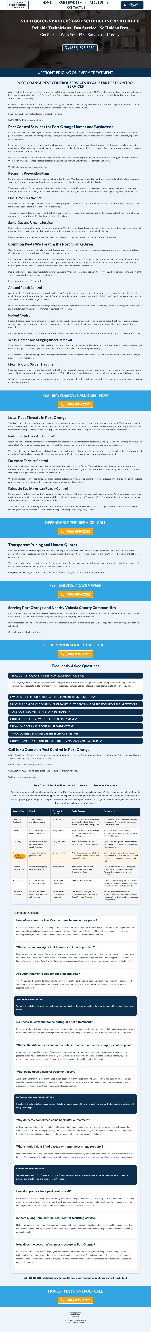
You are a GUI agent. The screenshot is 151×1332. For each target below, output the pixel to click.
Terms (69, 1322)
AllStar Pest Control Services (77, 1320)
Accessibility (80, 1322)
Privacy (74, 1322)
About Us (97, 2)
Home (47, 2)
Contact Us (76, 7)
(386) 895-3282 (19, 120)
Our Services (69, 2)
